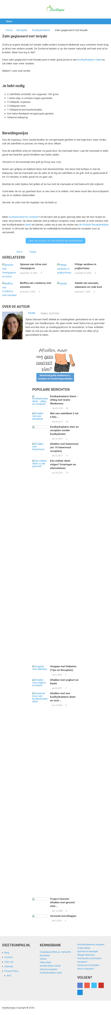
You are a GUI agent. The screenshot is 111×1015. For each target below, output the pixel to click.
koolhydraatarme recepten (24, 216)
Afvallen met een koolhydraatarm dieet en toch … (62, 697)
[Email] (80, 992)
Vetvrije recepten (48, 969)
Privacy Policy (11, 971)
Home (9, 30)
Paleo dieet (45, 962)
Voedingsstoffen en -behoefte (55, 952)
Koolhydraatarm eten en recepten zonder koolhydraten (64, 430)
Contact (8, 957)
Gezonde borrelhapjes (63, 915)
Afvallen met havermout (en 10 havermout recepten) (64, 447)
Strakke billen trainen (50, 965)
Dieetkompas (9, 1007)
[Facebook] (80, 985)
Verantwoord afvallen (88, 965)
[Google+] (87, 985)
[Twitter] (94, 985)
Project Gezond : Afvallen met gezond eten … (62, 902)
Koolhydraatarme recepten (90, 944)
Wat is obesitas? (85, 968)
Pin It (19, 251)
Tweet (32, 251)
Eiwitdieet (45, 955)
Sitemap (8, 966)
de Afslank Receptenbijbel (93, 224)
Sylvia (31, 313)
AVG (9, 975)
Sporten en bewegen (87, 951)
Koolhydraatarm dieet (51, 972)
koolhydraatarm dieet (90, 59)
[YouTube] (101, 985)
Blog (6, 952)
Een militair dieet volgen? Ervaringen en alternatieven (63, 464)
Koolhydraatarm (41, 30)
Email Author (50, 313)
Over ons (9, 961)
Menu (9, 21)
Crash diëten (83, 948)
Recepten (22, 30)
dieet (28, 224)
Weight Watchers (86, 955)
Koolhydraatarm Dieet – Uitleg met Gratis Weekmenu (64, 400)
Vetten (43, 958)
